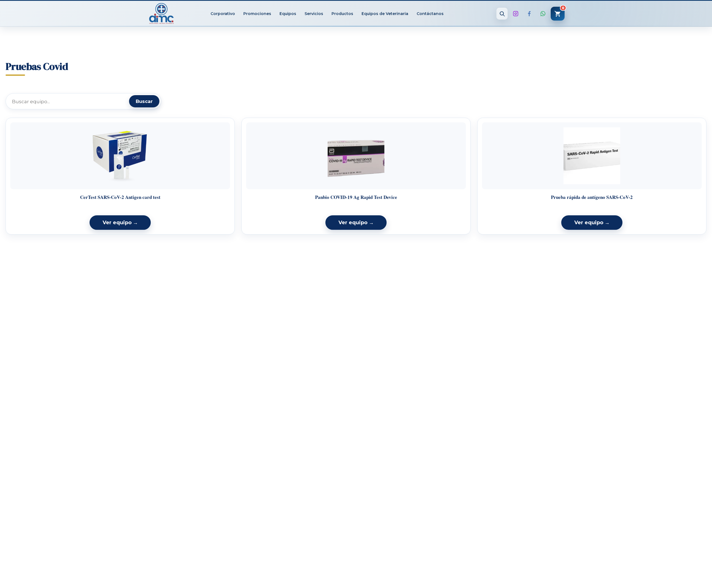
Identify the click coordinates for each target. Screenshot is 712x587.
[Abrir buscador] (502, 14)
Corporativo (223, 13)
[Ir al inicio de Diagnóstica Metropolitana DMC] (161, 13)
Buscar (144, 101)
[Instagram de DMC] (515, 13)
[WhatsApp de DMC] (543, 13)
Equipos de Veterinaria (385, 13)
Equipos (288, 13)
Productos (342, 13)
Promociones (257, 13)
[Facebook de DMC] (529, 13)
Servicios (314, 13)
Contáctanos (430, 13)
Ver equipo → (120, 222)
